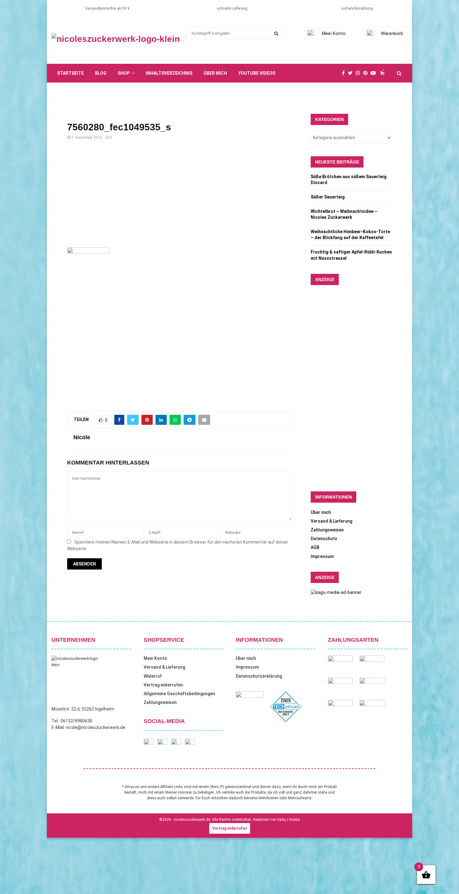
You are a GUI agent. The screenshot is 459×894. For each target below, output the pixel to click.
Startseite (70, 73)
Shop (124, 73)
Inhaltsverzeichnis (169, 73)
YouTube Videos (256, 73)
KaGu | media (288, 819)
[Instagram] (359, 73)
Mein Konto (334, 33)
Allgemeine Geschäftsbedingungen (179, 693)
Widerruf (153, 676)
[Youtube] (375, 73)
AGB (315, 547)
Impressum (322, 556)
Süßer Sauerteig (328, 196)
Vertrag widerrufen (163, 684)
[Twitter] (352, 73)
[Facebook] (345, 73)
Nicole (81, 437)
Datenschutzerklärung (259, 676)
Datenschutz (324, 538)
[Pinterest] (367, 73)
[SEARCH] (276, 33)
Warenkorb (392, 33)
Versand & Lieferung (331, 521)
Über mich (215, 73)
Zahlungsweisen (327, 529)
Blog (100, 73)
